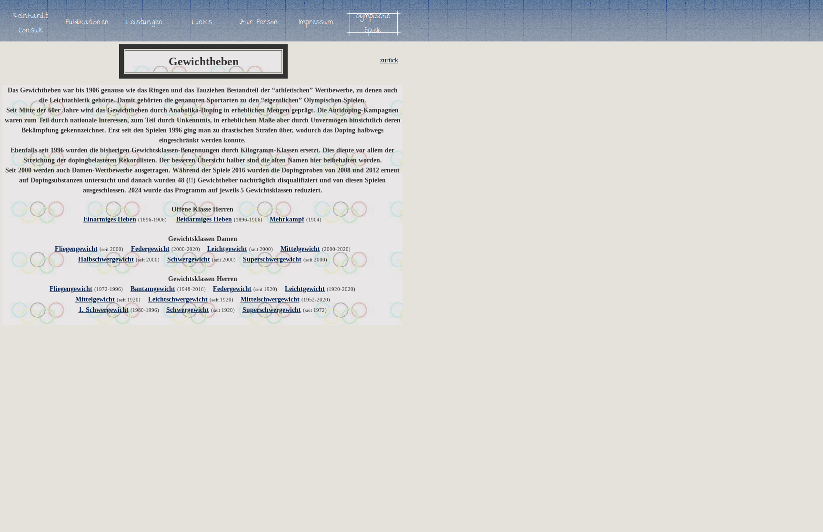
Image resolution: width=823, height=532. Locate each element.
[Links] (202, 23)
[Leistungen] (144, 23)
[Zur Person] (259, 23)
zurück (389, 60)
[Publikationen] (87, 23)
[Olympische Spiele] (373, 23)
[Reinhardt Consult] (30, 23)
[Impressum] (316, 23)
